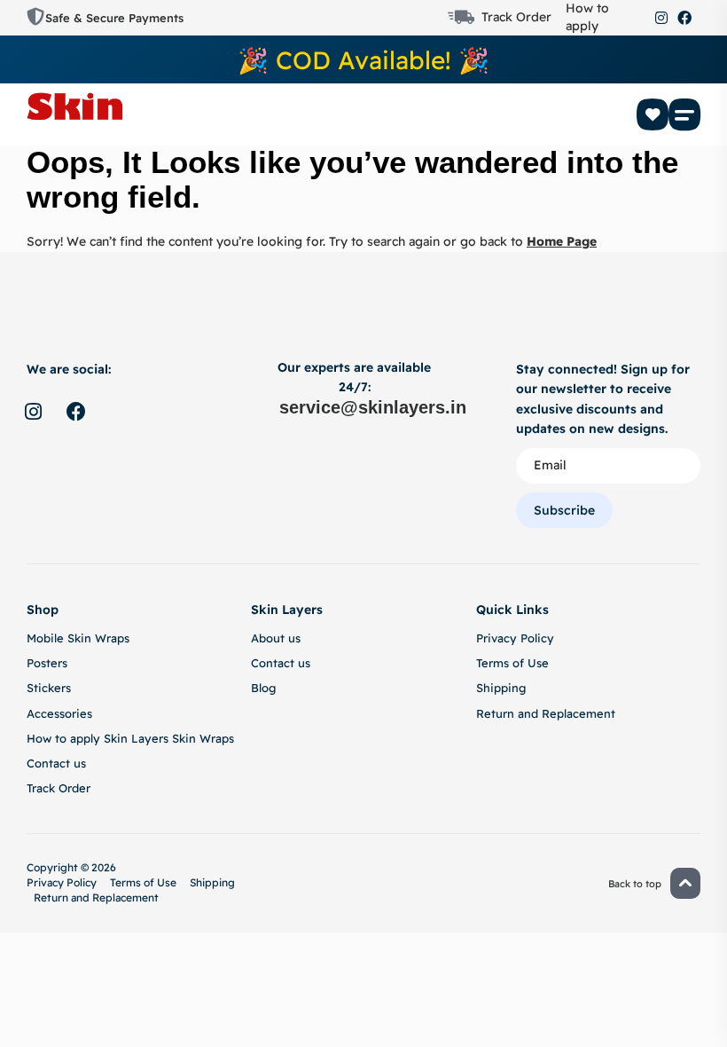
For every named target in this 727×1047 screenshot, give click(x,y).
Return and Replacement (545, 713)
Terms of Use (512, 663)
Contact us (56, 763)
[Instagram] (661, 17)
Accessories (59, 713)
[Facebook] (684, 17)
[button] (684, 114)
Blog (263, 688)
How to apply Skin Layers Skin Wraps (130, 738)
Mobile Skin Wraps (78, 638)
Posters (47, 663)
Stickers (49, 688)
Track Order (516, 17)
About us (276, 638)
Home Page (562, 241)
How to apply (587, 17)
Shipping (501, 688)
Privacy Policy (515, 638)
